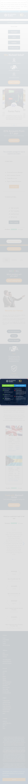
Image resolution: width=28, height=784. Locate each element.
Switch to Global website (8, 385)
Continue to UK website (20, 385)
